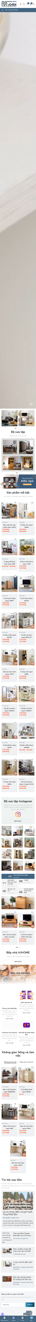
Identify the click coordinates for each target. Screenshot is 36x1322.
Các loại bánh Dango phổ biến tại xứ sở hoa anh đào (22, 1235)
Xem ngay (18, 821)
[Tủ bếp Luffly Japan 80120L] (9, 621)
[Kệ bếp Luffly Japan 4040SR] (26, 731)
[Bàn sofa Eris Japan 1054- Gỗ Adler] (9, 920)
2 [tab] (19, 947)
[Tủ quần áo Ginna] (18, 854)
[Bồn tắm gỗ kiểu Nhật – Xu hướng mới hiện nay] (7, 1279)
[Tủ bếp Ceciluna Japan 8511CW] (26, 621)
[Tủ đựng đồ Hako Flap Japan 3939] (9, 547)
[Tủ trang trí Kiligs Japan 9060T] (9, 584)
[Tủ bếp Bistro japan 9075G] (9, 731)
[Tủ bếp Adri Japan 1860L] (26, 657)
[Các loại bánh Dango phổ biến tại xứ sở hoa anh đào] (7, 1237)
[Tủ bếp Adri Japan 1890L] (9, 768)
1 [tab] (17, 947)
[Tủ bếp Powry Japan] (29, 854)
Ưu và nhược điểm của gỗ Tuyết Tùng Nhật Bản (17, 1213)
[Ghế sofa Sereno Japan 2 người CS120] (26, 768)
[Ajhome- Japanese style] (9, 4)
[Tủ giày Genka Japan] (18, 831)
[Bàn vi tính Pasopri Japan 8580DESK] (9, 1075)
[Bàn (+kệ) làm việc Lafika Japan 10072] (9, 511)
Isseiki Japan (5, 932)
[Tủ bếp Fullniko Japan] (29, 842)
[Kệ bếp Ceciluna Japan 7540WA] (26, 694)
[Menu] (34, 4)
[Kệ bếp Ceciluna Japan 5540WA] (9, 694)
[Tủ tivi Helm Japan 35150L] (26, 584)
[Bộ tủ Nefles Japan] (7, 866)
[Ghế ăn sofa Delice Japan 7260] (26, 547)
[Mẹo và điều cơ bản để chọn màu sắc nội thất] (7, 1250)
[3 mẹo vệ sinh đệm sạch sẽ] (7, 1263)
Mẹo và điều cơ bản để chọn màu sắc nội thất (22, 1250)
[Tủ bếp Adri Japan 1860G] (26, 511)
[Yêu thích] (15, 503)
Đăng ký (30, 1304)
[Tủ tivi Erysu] (29, 866)
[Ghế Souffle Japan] (29, 831)
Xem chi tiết (9, 1019)
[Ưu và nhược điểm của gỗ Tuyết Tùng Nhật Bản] (18, 1201)
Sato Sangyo (5, 522)
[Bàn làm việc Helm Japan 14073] (26, 1112)
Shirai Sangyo (22, 632)
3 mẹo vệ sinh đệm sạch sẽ (22, 1263)
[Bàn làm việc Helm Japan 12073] (9, 657)
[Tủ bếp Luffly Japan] (18, 842)
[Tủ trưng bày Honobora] (7, 842)
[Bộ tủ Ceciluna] (7, 831)
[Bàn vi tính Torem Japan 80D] (9, 1112)
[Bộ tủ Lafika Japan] (18, 866)
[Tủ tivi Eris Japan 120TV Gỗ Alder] (26, 920)
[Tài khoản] (21, 4)
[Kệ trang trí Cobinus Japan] (7, 854)
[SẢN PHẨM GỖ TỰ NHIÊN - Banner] (18, 902)
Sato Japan (4, 669)
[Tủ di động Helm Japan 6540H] (26, 1075)
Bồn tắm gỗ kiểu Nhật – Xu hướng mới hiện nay (22, 1278)
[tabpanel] (9, 418)
